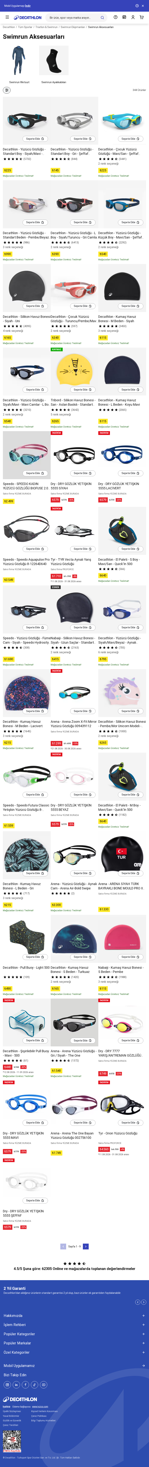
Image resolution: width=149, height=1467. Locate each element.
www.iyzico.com (40, 1407)
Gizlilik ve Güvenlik (12, 1420)
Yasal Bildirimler (11, 1416)
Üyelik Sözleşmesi (12, 1411)
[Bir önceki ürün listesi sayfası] (63, 1246)
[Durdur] (137, 6)
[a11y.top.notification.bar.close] (143, 6)
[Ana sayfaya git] (27, 18)
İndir (28, 5)
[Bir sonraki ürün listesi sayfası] (86, 1246)
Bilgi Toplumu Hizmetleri (43, 1420)
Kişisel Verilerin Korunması (44, 1411)
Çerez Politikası (39, 1416)
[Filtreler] (7, 90)
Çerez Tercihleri (10, 1425)
